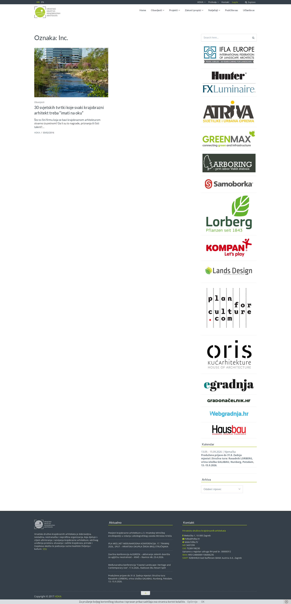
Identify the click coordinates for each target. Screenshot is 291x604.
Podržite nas (231, 10)
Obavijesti (156, 10)
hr (38, 2)
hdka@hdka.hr (192, 538)
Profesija (212, 2)
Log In (235, 2)
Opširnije (192, 601)
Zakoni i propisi (193, 10)
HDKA (200, 2)
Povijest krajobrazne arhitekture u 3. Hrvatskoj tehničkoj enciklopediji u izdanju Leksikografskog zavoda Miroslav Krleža (140, 534)
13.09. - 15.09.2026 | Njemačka (227, 458)
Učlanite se (248, 10)
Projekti (173, 10)
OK (202, 601)
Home (142, 10)
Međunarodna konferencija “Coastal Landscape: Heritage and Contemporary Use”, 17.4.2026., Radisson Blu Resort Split (139, 566)
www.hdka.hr (191, 541)
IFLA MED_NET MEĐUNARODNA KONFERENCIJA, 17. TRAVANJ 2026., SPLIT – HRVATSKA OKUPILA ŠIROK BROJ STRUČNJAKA (138, 545)
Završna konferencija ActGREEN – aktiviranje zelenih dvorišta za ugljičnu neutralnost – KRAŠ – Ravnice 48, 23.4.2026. (139, 556)
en (42, 2)
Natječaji (213, 10)
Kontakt (225, 2)
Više (45, 548)
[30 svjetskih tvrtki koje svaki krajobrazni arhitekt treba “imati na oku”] (71, 72)
